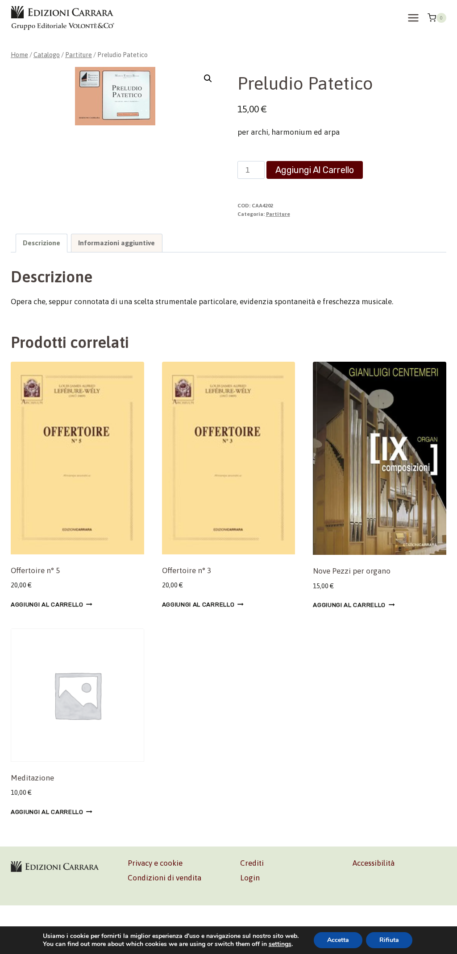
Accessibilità (374, 863)
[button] (208, 78)
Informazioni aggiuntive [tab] (116, 243)
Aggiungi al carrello (314, 170)
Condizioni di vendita (164, 877)
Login (250, 877)
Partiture (278, 214)
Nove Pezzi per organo (352, 570)
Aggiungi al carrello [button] (47, 604)
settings (280, 944)
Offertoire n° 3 (186, 570)
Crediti (252, 863)
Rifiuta (389, 940)
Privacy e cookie (155, 863)
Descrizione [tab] (41, 243)
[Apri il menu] (413, 17)
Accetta (338, 940)
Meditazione (32, 777)
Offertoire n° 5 (35, 570)
